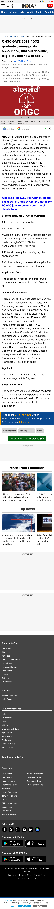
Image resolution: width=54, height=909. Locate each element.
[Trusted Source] (23, 128)
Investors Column (9, 667)
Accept (24, 906)
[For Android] (12, 859)
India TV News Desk (22, 61)
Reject (40, 906)
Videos (13, 12)
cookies (10, 906)
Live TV (5, 674)
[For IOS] (35, 859)
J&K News (6, 810)
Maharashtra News (35, 773)
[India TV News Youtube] (52, 1)
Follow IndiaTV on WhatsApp (25, 438)
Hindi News (7, 671)
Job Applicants (26, 430)
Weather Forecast (9, 695)
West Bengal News (35, 785)
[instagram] (17, 829)
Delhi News (7, 777)
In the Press (7, 663)
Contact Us (7, 648)
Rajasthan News (34, 777)
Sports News (7, 732)
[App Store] (35, 843)
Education (12, 36)
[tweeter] (11, 829)
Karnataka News (9, 814)
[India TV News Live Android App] (12, 843)
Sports (39, 12)
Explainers (6, 740)
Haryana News (8, 781)
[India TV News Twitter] (49, 1)
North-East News (9, 792)
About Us (6, 652)
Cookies (8, 900)
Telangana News (34, 781)
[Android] (43, 1)
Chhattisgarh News (10, 803)
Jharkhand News (9, 785)
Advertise (6, 656)
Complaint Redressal (11, 659)
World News (7, 718)
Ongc (39, 430)
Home (4, 12)
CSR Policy (20, 878)
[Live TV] (50, 6)
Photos (5, 721)
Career (21, 36)
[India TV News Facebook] (47, 1)
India (22, 12)
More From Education (27, 468)
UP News (6, 799)
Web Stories (7, 682)
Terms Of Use (25, 875)
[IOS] (40, 1)
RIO (29, 878)
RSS (36, 878)
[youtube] (24, 829)
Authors (5, 678)
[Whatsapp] (44, 128)
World (30, 12)
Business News (8, 744)
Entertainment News (10, 729)
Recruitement (9, 430)
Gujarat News (8, 807)
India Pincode (8, 699)
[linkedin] (30, 829)
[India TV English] (29, 6)
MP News (6, 788)
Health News (7, 747)
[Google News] (8, 128)
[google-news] (37, 829)
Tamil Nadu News (9, 796)
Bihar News (7, 773)
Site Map (12, 875)
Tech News (7, 736)
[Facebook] (4, 829)
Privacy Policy (40, 875)
